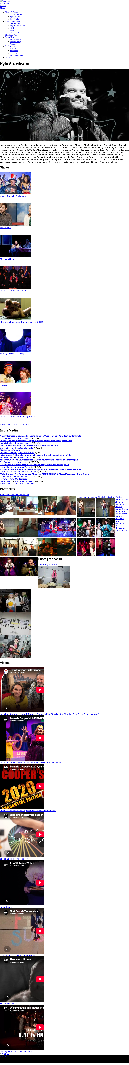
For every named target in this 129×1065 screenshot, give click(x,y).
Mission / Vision (16, 23)
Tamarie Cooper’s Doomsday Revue (17, 416)
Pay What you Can (17, 26)
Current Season (16, 14)
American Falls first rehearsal (14, 494)
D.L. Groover (6, 438)
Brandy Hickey (7, 443)
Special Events (16, 17)
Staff (12, 28)
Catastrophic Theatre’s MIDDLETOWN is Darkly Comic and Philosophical (34, 464)
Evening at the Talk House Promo (16, 1052)
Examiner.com (22, 443)
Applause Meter (26, 452)
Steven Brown (6, 448)
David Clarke (6, 467)
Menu (2, 8)
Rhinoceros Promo (9, 1003)
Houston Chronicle (24, 448)
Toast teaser (6, 907)
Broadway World (22, 467)
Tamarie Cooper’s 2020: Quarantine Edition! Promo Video (28, 810)
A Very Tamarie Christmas (13, 196)
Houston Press (21, 438)
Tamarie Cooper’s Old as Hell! (14, 290)
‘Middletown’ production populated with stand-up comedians (29, 445)
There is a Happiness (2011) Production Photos (99, 497)
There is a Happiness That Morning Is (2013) (21, 322)
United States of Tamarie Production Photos (121, 503)
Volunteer (14, 51)
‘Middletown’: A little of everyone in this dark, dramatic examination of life (35, 455)
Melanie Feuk (6, 481)
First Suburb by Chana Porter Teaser (18, 955)
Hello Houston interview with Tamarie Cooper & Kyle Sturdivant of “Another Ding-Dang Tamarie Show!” (49, 714)
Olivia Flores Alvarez (10, 472)
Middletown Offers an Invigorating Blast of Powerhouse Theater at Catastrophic (39, 460)
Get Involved (10, 46)
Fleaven (3, 385)
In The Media (15, 39)
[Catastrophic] (6, 1)
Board (12, 30)
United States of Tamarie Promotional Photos (121, 512)
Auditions (14, 53)
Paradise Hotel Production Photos (120, 522)
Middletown (5, 227)
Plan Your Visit (11, 35)
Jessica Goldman (8, 452)
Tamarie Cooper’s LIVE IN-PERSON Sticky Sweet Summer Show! (30, 762)
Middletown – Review (10, 450)
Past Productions (16, 19)
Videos (13, 44)
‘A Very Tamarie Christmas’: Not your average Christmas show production (36, 440)
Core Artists (15, 32)
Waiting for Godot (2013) (12, 353)
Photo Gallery (15, 42)
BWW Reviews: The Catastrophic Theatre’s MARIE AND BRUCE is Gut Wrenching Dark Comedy (45, 474)
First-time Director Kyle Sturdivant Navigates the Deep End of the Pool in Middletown (40, 469)
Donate (13, 48)
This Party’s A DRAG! (48, 564)
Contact (8, 57)
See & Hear (9, 37)
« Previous (5, 425)
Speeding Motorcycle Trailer (14, 859)
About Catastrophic (13, 21)
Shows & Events (11, 12)
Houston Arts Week (24, 481)
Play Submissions (17, 55)
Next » (26, 425)
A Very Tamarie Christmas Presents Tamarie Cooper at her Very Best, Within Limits (40, 436)
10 (26, 484)
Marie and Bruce (8, 259)
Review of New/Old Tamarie (13, 479)
